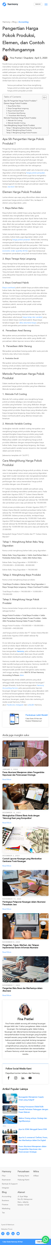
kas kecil (11, 186)
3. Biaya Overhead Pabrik (15, 111)
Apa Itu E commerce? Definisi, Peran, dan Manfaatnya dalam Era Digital (33, 1139)
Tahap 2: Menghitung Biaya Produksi (19, 130)
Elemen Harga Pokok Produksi (15, 103)
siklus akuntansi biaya (27, 322)
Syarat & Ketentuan (7, 1225)
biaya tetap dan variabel (32, 317)
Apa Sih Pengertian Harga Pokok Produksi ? (20, 101)
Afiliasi (36, 1175)
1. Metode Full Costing (14, 120)
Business (5, 1200)
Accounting (23, 21)
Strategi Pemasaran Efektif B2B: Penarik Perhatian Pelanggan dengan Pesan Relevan (33, 1109)
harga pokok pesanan (21, 239)
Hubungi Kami (23, 1179)
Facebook (11, 705)
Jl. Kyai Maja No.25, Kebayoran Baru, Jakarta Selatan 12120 (25, 1200)
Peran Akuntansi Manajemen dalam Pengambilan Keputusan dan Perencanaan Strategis (32, 1149)
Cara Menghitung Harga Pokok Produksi (19, 125)
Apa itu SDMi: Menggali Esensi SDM (33, 1129)
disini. (22, 675)
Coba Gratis (41, 1242)
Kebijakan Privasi (6, 1229)
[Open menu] (46, 4)
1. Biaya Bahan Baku (13, 106)
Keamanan (6, 1179)
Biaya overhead (8, 287)
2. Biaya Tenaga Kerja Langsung (17, 108)
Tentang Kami (23, 1175)
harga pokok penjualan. (35, 173)
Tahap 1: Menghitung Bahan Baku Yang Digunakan (24, 128)
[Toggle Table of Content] (43, 97)
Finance (5, 1204)
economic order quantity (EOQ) (15, 251)
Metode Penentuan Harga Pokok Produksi (20, 118)
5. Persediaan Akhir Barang (16, 115)
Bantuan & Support (9, 1184)
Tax (3, 1212)
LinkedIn (31, 705)
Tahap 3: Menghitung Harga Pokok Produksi (21, 133)
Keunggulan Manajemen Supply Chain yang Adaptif (31, 1098)
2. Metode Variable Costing (15, 123)
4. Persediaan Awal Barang (15, 113)
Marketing (6, 1208)
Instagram (20, 705)
